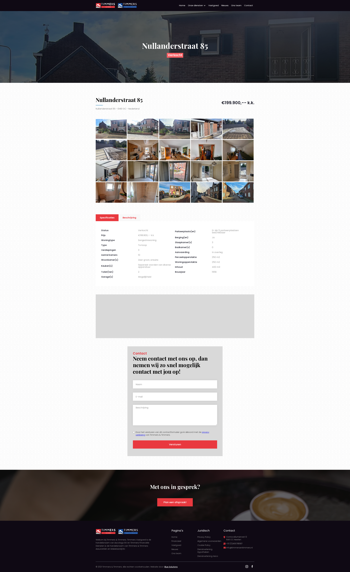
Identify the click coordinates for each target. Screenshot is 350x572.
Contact (248, 5)
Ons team (236, 5)
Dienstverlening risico (207, 556)
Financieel (176, 541)
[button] (197, 5)
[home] (105, 5)
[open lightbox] (111, 129)
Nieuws (224, 5)
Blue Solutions (171, 566)
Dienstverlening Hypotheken (204, 550)
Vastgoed (213, 5)
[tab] (107, 217)
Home (182, 5)
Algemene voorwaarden (209, 541)
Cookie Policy (203, 545)
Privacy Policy (204, 537)
